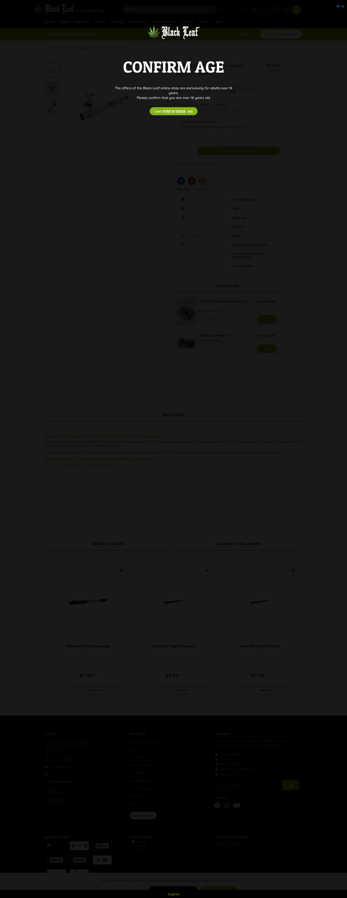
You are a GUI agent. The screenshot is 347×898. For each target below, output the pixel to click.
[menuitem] (339, 3)
